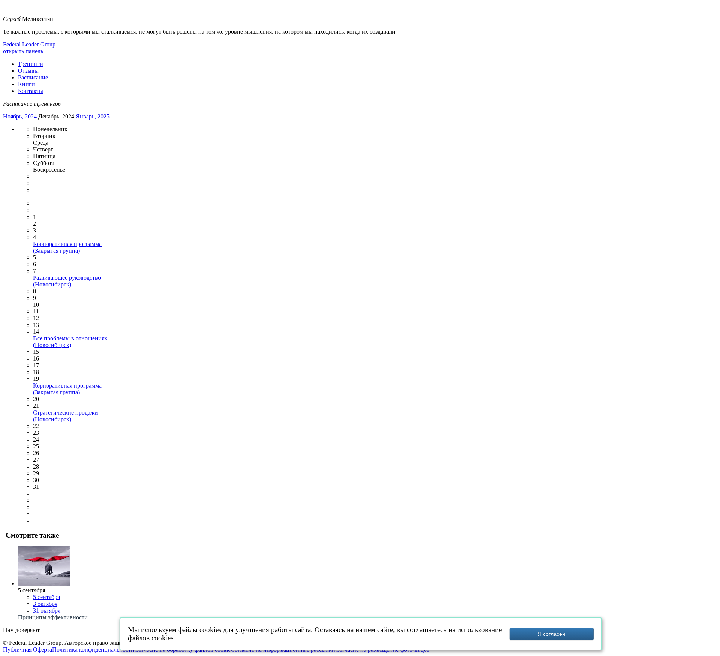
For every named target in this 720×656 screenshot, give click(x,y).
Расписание (33, 77)
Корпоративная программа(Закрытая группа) (67, 247)
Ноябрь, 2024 (20, 116)
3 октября (45, 604)
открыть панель (23, 51)
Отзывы (28, 70)
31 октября (46, 610)
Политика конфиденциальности (93, 649)
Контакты (30, 91)
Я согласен (551, 634)
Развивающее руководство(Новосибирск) (67, 281)
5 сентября (46, 597)
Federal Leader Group (29, 44)
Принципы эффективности (53, 617)
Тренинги (30, 64)
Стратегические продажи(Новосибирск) (65, 415)
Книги (26, 84)
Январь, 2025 (93, 116)
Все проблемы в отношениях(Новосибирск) (70, 341)
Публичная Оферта (27, 649)
